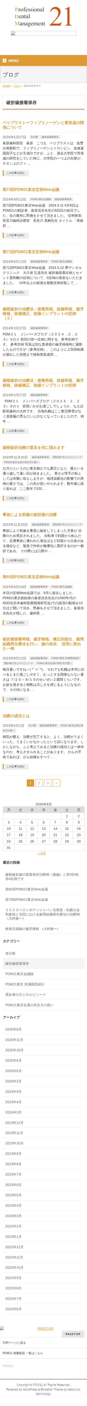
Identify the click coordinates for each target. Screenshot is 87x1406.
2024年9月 (13, 1092)
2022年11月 (14, 1257)
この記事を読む (15, 172)
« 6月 (42, 853)
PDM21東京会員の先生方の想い (21, 462)
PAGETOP (73, 1334)
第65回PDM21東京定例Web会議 (31, 577)
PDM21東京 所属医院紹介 (65, 658)
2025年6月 (13, 1060)
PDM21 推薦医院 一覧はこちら (23, 1353)
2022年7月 (13, 1299)
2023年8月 (13, 1164)
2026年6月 (13, 1029)
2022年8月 (13, 1288)
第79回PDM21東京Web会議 (26, 899)
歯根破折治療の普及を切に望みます (34, 447)
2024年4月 (13, 1102)
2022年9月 (13, 1278)
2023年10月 (14, 1143)
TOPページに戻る (14, 1342)
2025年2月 (13, 1081)
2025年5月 (13, 1071)
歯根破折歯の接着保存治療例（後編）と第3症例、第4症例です (43, 877)
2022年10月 (14, 1267)
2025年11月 (14, 1040)
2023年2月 (13, 1226)
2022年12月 (14, 1247)
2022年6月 (13, 1309)
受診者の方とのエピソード (67, 457)
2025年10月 (14, 1050)
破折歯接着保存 (50, 137)
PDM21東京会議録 (41, 199)
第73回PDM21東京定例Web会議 (31, 189)
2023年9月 (13, 1154)
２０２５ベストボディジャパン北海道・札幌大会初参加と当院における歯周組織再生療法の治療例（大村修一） (42, 914)
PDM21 (38, 1385)
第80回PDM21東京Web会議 (26, 889)
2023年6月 (13, 1185)
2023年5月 (13, 1195)
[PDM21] (43, 23)
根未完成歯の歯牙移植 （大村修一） (32, 929)
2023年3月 (13, 1216)
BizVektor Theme (52, 1390)
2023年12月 (14, 1123)
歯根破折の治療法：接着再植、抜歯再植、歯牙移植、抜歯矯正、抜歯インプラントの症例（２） (43, 313)
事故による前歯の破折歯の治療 (30, 515)
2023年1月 (13, 1237)
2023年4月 (13, 1205)
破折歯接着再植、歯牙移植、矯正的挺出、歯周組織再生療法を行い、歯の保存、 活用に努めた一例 (43, 643)
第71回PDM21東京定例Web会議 (31, 252)
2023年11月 (14, 1133)
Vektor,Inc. (74, 1390)
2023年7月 (13, 1174)
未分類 (34, 137)
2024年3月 (13, 1112)
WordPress (30, 1390)
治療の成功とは (16, 716)
